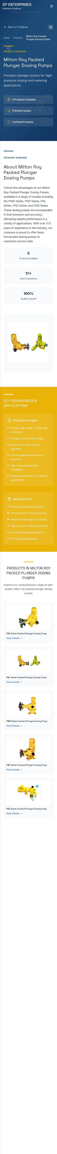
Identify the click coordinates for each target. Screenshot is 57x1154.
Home (7, 37)
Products (18, 37)
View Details (13, 638)
